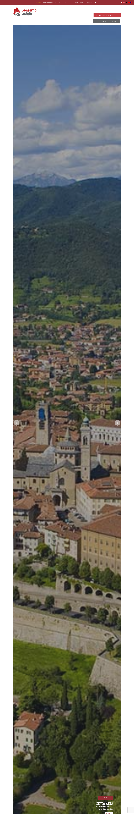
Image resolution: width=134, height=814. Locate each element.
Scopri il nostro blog (106, 21)
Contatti (89, 2)
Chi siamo (66, 2)
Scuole (57, 2)
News (82, 2)
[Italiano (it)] (122, 3)
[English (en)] (124, 3)
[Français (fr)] (131, 3)
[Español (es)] (129, 3)
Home (38, 2)
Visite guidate (48, 2)
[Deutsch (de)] (126, 3)
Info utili (75, 2)
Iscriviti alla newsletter (107, 15)
